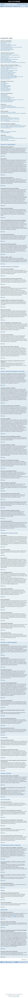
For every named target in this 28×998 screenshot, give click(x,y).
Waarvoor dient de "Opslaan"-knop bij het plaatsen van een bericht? (12, 76)
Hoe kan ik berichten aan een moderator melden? (9, 75)
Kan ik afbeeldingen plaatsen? (5, 85)
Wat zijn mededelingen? (4, 87)
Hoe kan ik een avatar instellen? (6, 60)
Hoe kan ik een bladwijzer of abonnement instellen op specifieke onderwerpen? (14, 125)
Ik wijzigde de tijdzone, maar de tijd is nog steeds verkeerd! (10, 57)
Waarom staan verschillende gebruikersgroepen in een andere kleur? (12, 99)
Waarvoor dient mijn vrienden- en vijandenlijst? (8, 112)
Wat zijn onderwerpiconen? (5, 90)
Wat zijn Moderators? (4, 95)
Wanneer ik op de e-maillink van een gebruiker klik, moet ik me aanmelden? (13, 62)
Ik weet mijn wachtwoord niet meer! (6, 48)
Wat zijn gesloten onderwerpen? (6, 89)
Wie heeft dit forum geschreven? (6, 136)
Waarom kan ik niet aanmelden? (6, 46)
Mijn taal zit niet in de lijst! (5, 58)
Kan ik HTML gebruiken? (5, 83)
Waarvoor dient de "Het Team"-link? (6, 101)
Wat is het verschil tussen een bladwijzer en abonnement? (10, 124)
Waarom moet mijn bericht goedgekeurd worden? (9, 77)
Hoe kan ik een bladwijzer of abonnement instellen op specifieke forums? (13, 126)
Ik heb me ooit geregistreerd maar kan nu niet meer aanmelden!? (11, 47)
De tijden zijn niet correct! (5, 56)
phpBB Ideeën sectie (4, 925)
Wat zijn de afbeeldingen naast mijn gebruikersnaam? (9, 59)
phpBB (10, 994)
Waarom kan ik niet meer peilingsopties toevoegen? (9, 70)
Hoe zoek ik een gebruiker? (5, 120)
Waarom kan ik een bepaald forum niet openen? (8, 72)
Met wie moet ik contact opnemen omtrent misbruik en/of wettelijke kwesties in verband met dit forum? (13, 139)
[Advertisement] (14, 23)
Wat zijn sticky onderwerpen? (5, 88)
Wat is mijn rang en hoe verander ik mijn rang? (8, 61)
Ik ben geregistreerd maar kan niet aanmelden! (8, 45)
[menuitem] (3, 4)
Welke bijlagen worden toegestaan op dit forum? (8, 131)
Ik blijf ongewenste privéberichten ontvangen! (8, 106)
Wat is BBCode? (3, 82)
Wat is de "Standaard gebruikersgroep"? (7, 100)
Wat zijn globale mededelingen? (6, 86)
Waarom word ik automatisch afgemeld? (7, 49)
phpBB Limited (15, 914)
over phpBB (14, 916)
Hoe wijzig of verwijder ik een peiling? (7, 71)
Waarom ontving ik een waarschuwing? (7, 74)
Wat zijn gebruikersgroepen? (5, 96)
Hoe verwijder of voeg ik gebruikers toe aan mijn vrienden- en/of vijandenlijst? (13, 113)
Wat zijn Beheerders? (4, 94)
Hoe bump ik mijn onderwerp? (5, 78)
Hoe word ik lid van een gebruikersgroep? (7, 97)
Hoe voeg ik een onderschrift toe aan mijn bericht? (9, 68)
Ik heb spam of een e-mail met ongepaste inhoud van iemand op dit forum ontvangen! (13, 108)
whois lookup (22, 934)
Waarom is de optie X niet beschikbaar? (7, 137)
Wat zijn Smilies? (3, 84)
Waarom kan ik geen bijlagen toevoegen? (7, 73)
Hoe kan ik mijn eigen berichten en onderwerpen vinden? (10, 121)
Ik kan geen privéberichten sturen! (6, 105)
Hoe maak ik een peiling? (5, 69)
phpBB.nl (18, 995)
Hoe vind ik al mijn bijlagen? (5, 132)
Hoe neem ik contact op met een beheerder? (8, 140)
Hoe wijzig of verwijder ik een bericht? (7, 67)
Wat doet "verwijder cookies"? (6, 50)
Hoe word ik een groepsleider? (6, 98)
